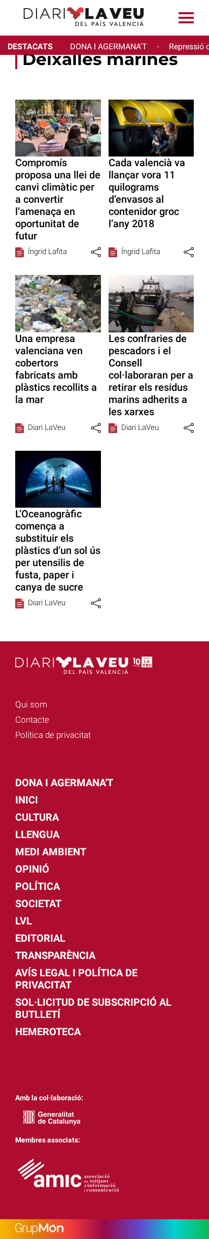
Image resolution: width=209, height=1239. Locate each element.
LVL (23, 921)
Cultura (37, 817)
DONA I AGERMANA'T (108, 46)
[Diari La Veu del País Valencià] (76, 30)
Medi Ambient (50, 852)
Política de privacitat (53, 735)
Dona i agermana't (64, 783)
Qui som (31, 704)
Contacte (32, 720)
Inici (26, 800)
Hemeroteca (48, 1032)
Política (37, 886)
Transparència (55, 955)
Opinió (32, 869)
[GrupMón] (104, 1229)
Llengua (37, 834)
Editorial (40, 938)
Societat (38, 903)
